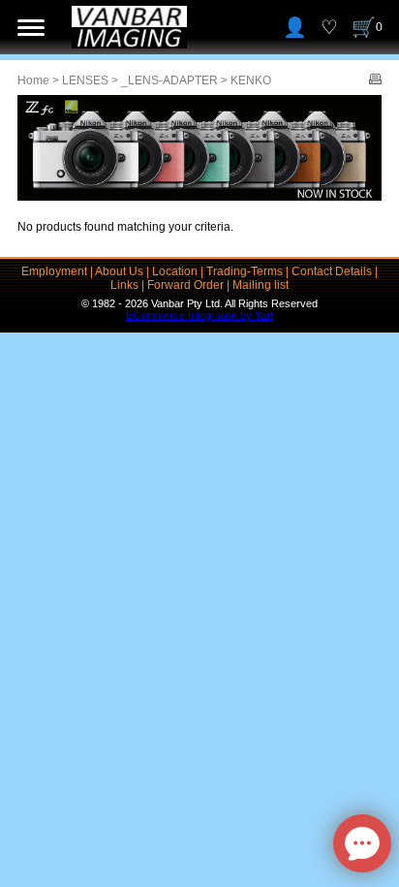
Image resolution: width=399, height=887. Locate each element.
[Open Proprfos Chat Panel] (362, 843)
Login (295, 27)
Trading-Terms (244, 271)
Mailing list (260, 285)
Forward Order (185, 285)
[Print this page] (375, 80)
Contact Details (332, 271)
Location (175, 271)
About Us (119, 271)
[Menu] (31, 27)
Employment (54, 271)
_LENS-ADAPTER (169, 80)
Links (124, 285)
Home (33, 80)
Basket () (379, 27)
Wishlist (329, 27)
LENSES (85, 80)
